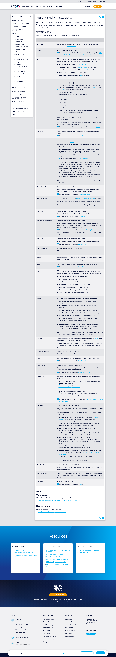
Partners (59, 6)
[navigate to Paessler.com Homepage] (15, 6)
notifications (60, 89)
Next (103, 17)
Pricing (42, 6)
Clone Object (81, 267)
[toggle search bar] (104, 6)
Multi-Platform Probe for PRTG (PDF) (24, 552)
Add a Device (82, 244)
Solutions (34, 6)
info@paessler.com (91, 627)
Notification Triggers (81, 67)
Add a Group (81, 216)
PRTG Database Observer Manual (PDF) (57, 559)
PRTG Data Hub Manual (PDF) (54, 557)
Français (102, 1)
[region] (58, 653)
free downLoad (58, 595)
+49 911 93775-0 (91, 630)
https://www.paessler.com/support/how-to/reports (52, 512)
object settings (82, 64)
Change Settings (87, 653)
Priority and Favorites (84, 361)
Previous (100, 17)
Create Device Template (84, 194)
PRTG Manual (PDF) (19, 550)
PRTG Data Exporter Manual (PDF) (56, 562)
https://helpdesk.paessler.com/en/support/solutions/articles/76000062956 (59, 501)
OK (100, 653)
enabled (72, 142)
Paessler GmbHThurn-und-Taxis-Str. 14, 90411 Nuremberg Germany (93, 621)
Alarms (98, 127)
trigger (93, 87)
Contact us (89, 1)
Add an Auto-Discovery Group (86, 230)
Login (94, 1)
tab (81, 75)
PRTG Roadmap (83, 552)
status (96, 338)
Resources (50, 6)
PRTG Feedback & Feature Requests (89, 550)
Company (81, 1)
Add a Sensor (82, 136)
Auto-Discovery (84, 158)
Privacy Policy (63, 653)
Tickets (80, 484)
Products (25, 6)
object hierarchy (71, 46)
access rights (84, 70)
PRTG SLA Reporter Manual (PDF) (55, 554)
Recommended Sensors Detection (85, 198)
